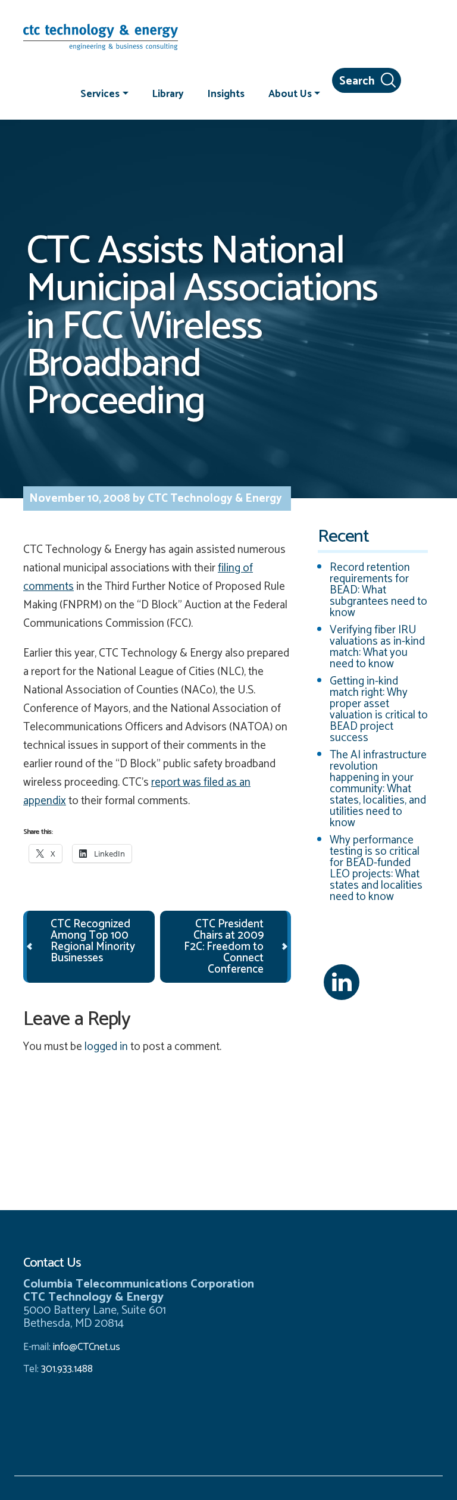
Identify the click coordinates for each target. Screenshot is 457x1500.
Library (168, 93)
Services (100, 93)
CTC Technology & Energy (213, 498)
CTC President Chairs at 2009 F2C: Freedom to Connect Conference (224, 947)
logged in (106, 1047)
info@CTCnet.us (86, 1347)
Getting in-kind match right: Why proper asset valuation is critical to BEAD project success (379, 709)
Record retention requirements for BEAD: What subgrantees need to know (378, 590)
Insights (226, 93)
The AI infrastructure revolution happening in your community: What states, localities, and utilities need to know (378, 789)
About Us (290, 93)
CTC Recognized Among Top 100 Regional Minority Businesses (93, 941)
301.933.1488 (66, 1369)
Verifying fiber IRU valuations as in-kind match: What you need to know (377, 647)
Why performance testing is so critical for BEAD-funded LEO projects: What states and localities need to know (376, 868)
